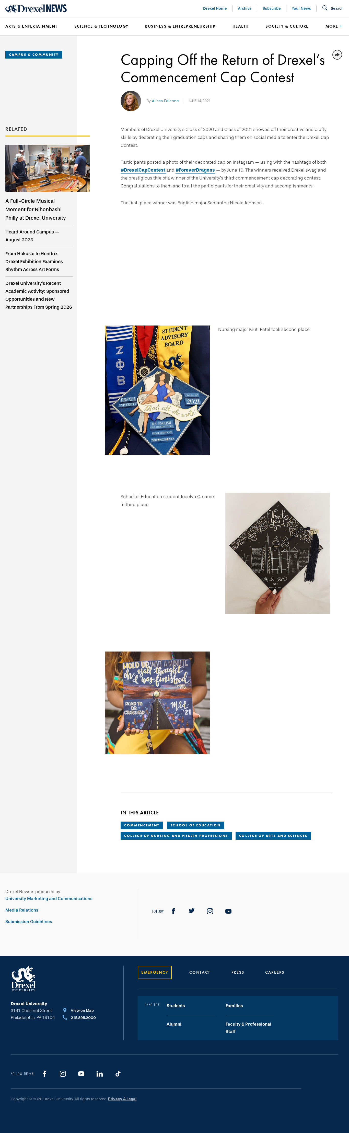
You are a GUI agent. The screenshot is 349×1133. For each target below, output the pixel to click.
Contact (199, 972)
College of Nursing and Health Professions (176, 836)
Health (240, 26)
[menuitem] (32, 26)
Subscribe (272, 8)
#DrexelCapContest (143, 170)
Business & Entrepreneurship (180, 26)
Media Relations (21, 910)
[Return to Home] (36, 8)
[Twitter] (192, 911)
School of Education (195, 825)
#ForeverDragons (195, 170)
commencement (141, 825)
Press (237, 972)
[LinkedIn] (100, 1074)
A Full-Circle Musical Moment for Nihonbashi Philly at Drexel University (35, 209)
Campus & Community (34, 54)
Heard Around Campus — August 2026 (32, 236)
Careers (274, 972)
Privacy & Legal (122, 1099)
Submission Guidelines (28, 921)
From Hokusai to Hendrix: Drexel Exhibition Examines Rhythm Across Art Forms (34, 261)
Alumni (174, 1024)
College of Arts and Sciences (273, 836)
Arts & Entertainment (31, 26)
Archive (245, 8)
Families (234, 1005)
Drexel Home (215, 8)
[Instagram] (210, 911)
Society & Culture (286, 26)
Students (176, 1005)
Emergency (154, 972)
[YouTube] (228, 911)
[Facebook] (173, 911)
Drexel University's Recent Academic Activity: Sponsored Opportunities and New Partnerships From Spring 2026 (38, 295)
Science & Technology (101, 26)
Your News (301, 8)
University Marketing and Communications (48, 898)
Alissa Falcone (165, 100)
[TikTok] (118, 1074)
